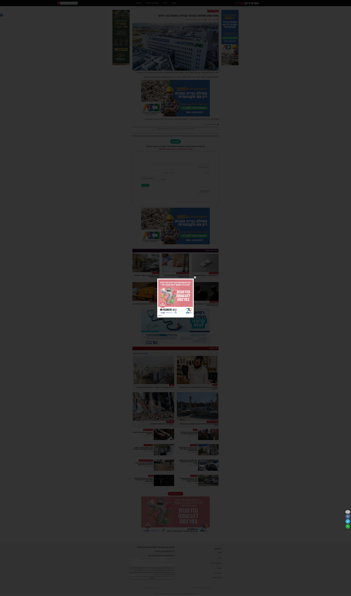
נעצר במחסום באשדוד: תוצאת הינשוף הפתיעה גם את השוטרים (143, 448)
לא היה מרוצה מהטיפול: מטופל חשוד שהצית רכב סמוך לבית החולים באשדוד (188, 449)
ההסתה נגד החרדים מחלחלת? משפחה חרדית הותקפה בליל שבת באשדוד (143, 479)
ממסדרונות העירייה (152, 3)
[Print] (230, 65)
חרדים (165, 3)
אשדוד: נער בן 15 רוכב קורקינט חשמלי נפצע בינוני (145, 304)
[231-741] (121, 65)
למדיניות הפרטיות (158, 574)
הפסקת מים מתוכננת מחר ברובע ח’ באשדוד (143, 433)
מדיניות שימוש (157, 594)
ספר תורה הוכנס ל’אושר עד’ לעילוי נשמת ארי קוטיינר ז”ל (188, 433)
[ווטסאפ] (348, 526)
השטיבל (138, 3)
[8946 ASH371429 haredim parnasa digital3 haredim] (175, 532)
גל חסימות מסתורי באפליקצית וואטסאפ (206, 275)
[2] (175, 344)
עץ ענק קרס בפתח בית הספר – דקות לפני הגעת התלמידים (146, 276)
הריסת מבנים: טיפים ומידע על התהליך (162, 424)
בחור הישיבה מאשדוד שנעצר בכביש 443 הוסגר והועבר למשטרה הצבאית (188, 479)
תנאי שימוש (218, 573)
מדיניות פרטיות (217, 577)
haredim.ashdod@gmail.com (165, 551)
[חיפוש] (58, 3)
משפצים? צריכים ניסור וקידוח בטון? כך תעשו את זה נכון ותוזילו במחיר (199, 424)
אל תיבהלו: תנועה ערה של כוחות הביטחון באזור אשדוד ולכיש (206, 304)
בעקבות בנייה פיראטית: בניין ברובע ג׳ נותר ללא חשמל (144, 463)
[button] (1, 15)
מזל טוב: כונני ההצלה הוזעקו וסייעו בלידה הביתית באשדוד (176, 276)
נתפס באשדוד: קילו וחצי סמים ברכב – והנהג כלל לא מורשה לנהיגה (188, 461)
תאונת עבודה (207, 124)
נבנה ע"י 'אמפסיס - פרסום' (150, 587)
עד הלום (214, 124)
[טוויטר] (348, 521)
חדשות (174, 3)
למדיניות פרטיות (167, 594)
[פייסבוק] (348, 516)
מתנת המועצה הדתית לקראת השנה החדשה (178, 304)
